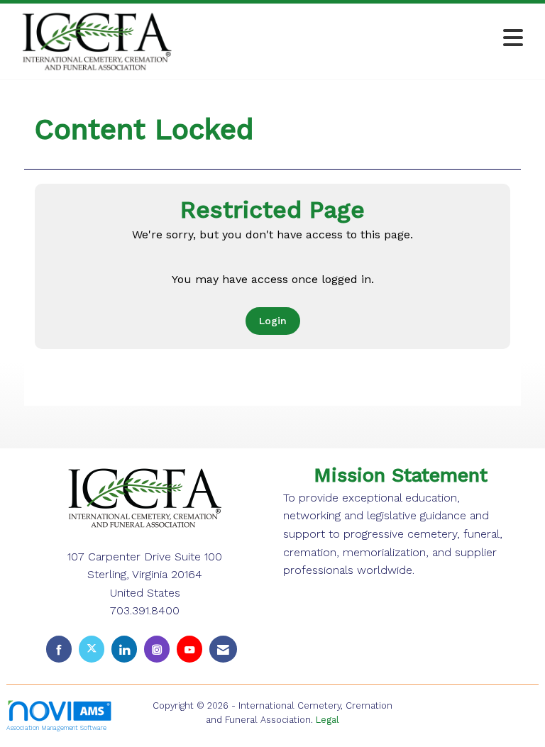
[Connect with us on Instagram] (157, 649)
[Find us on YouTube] (189, 649)
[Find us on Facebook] (59, 649)
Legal (327, 719)
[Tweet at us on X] (91, 649)
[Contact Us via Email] (223, 649)
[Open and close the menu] (357, 38)
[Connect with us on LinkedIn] (124, 649)
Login (273, 320)
